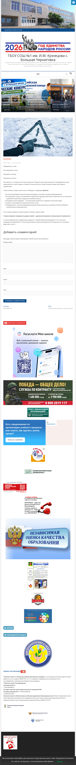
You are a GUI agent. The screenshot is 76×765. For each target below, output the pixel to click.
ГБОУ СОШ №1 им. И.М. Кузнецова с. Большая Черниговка (38, 58)
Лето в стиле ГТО (60, 104)
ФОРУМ (10, 628)
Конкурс (5, 91)
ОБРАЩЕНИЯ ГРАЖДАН (16, 635)
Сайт (4, 290)
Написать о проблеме (15, 440)
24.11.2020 (7, 163)
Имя (5, 268)
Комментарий (8, 242)
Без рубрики (55, 101)
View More (7, 109)
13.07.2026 (7, 106)
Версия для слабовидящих (16, 323)
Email (5, 279)
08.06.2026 (56, 106)
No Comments (16, 106)
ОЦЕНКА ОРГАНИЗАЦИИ (12, 671)
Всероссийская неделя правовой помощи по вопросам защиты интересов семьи (38, 101)
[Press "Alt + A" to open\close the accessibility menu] (73, 2)
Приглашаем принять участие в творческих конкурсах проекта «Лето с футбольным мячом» (13, 99)
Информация (31, 94)
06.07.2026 (31, 106)
